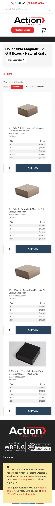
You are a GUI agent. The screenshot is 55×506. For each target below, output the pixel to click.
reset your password (25, 479)
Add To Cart (33, 168)
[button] (3, 25)
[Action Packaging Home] (27, 434)
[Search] (48, 9)
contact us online (28, 494)
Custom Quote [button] (22, 30)
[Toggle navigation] (3, 25)
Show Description (15, 60)
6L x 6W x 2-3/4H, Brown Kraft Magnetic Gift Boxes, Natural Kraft (26, 129)
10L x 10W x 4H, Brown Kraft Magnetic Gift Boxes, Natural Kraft (27, 291)
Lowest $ (29, 87)
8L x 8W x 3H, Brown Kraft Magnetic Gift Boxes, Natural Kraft (26, 210)
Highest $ (40, 87)
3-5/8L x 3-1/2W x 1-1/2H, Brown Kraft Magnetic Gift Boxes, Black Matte (26, 372)
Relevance (16, 87)
